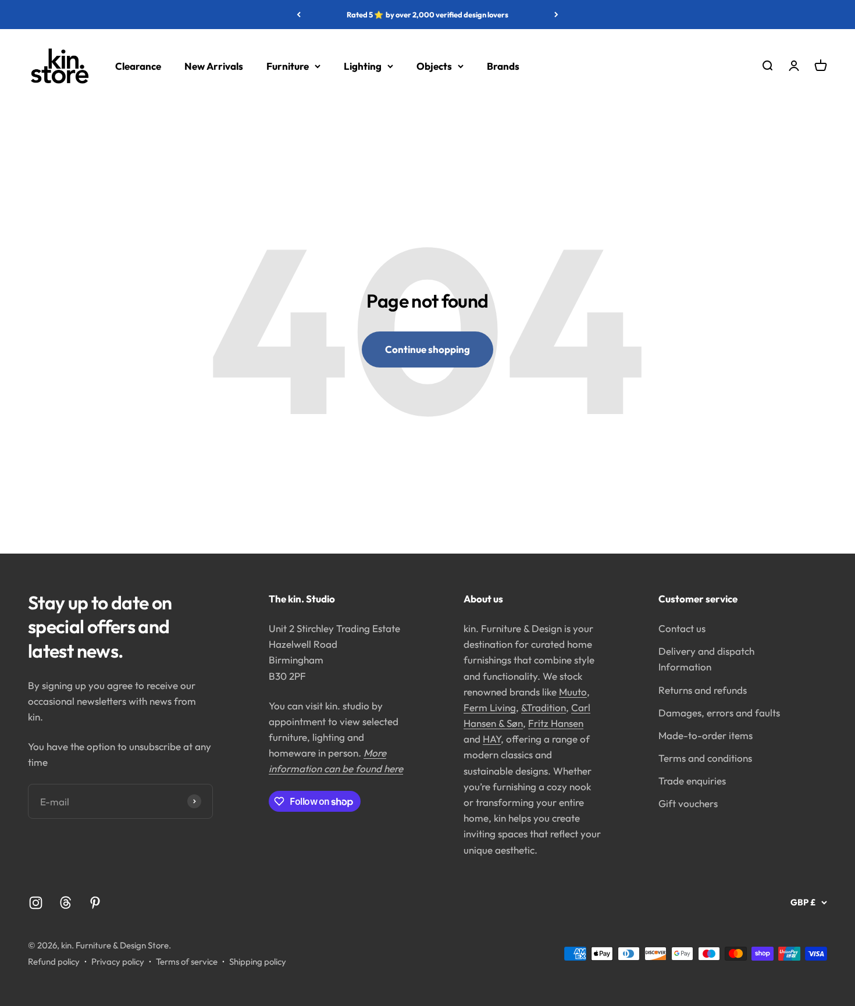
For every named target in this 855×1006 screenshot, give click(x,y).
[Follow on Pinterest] (95, 903)
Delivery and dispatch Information (706, 659)
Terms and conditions (705, 758)
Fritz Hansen (555, 723)
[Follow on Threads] (65, 903)
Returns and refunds (702, 690)
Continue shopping (427, 349)
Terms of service (187, 961)
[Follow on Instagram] (36, 903)
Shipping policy (257, 961)
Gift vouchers (688, 803)
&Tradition (543, 707)
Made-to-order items (705, 735)
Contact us (682, 628)
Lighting (363, 66)
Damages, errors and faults (719, 713)
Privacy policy (117, 961)
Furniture (287, 66)
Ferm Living (490, 707)
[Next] (556, 14)
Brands (503, 66)
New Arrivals (213, 66)
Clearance (138, 66)
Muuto (573, 692)
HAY (492, 739)
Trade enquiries (692, 781)
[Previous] (299, 14)
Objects (434, 66)
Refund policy (54, 961)
